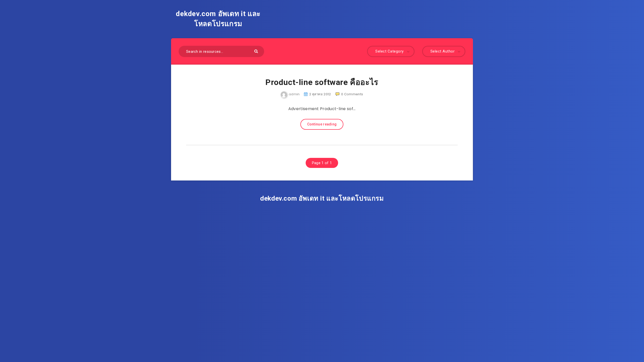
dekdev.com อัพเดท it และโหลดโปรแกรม (218, 19)
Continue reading (322, 124)
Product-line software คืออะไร (321, 82)
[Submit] (256, 51)
